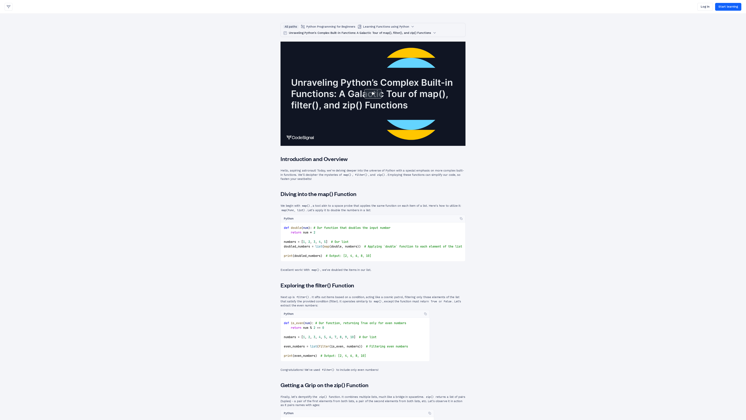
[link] (8, 7)
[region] (373, 242)
